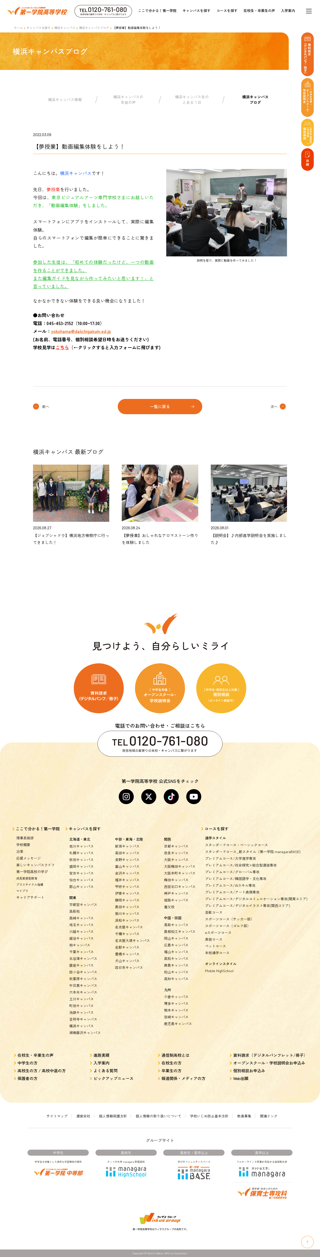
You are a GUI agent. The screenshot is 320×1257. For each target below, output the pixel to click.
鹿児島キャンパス (178, 1023)
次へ (274, 406)
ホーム (18, 27)
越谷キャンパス (81, 938)
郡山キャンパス (81, 886)
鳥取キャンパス (176, 924)
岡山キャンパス (176, 938)
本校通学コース (217, 952)
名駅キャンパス (127, 947)
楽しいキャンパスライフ (35, 864)
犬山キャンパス (127, 960)
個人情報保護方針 (113, 1115)
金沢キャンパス (127, 873)
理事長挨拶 (25, 837)
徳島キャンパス (176, 965)
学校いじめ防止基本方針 (209, 1115)
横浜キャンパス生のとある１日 (192, 99)
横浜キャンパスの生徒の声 (128, 99)
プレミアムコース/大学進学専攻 (230, 858)
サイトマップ (57, 1115)
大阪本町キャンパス (180, 873)
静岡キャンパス (127, 900)
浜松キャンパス (127, 920)
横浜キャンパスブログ (94, 27)
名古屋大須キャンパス (132, 940)
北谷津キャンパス (83, 958)
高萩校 (74, 911)
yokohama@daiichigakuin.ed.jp (81, 331)
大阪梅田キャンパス (180, 866)
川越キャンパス (81, 931)
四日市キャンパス (129, 967)
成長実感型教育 (26, 878)
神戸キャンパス (176, 893)
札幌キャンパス (81, 852)
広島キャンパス (176, 944)
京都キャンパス (176, 846)
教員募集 (244, 1115)
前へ (45, 406)
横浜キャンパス (64, 27)
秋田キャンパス (81, 859)
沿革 (19, 851)
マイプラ (22, 891)
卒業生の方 (172, 1071)
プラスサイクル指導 (29, 884)
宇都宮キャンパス (83, 904)
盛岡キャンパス (81, 866)
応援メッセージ (28, 858)
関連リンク (269, 1115)
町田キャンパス (81, 1005)
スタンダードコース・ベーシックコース (236, 844)
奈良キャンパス (176, 852)
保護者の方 (28, 1078)
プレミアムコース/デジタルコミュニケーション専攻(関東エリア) (256, 898)
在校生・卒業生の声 (259, 10)
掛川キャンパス (127, 913)
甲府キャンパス (127, 886)
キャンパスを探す (196, 10)
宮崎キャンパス (176, 1016)
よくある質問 (106, 1071)
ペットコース (215, 945)
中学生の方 (28, 1063)
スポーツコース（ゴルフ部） (227, 925)
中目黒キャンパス (83, 985)
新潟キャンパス (127, 846)
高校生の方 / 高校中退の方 (42, 1071)
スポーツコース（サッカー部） (229, 918)
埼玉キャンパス (81, 924)
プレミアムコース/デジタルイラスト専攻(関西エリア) (247, 905)
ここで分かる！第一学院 (157, 10)
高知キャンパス (176, 978)
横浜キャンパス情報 (65, 99)
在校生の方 (172, 1063)
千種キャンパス (127, 933)
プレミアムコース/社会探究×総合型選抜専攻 (241, 865)
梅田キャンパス (176, 879)
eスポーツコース (218, 932)
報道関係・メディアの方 (184, 1078)
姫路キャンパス (176, 900)
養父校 (169, 906)
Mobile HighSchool (219, 970)
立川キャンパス (81, 998)
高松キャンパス (176, 958)
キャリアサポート (30, 897)
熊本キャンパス (176, 1010)
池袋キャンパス (81, 1012)
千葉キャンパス (81, 951)
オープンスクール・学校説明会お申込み (269, 1063)
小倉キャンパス (176, 996)
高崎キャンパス (81, 917)
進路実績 (102, 1055)
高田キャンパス (127, 852)
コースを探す (227, 10)
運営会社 (83, 1115)
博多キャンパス (176, 1003)
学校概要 (23, 844)
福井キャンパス (127, 879)
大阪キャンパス (176, 859)
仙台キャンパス (81, 879)
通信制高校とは (176, 1055)
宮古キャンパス (81, 873)
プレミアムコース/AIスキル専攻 (230, 885)
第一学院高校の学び (32, 871)
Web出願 (240, 1078)
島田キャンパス (127, 906)
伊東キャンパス (127, 893)
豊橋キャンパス (127, 953)
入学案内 (288, 10)
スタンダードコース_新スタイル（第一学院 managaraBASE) (252, 851)
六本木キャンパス (83, 992)
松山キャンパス (176, 971)
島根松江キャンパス (180, 931)
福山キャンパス (176, 951)
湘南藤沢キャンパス (85, 1032)
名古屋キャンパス (129, 926)
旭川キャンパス (81, 846)
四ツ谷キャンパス (83, 971)
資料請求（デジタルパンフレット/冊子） (270, 1055)
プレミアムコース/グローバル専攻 (232, 871)
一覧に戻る (160, 406)
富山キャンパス (127, 866)
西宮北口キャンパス (180, 886)
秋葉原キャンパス (83, 978)
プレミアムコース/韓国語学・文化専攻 (235, 878)
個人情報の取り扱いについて (158, 1115)
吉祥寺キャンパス (83, 1019)
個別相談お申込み (249, 1071)
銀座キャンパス (81, 965)
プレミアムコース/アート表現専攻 (232, 892)
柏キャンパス (79, 944)
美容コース (213, 939)
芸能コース (213, 912)
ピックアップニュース (114, 1078)
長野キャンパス (127, 859)
